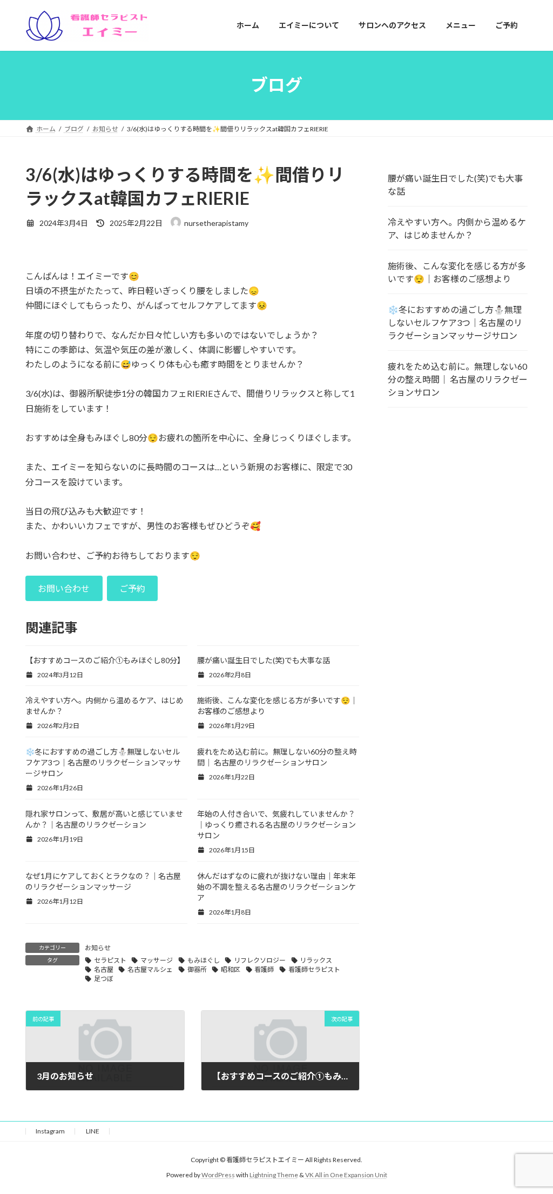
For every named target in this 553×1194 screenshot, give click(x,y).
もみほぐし (203, 960)
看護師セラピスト (314, 969)
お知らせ (98, 948)
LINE (92, 1131)
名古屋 (103, 969)
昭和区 (230, 969)
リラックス (316, 960)
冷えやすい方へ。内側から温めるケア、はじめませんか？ (457, 228)
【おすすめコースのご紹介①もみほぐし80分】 (105, 660)
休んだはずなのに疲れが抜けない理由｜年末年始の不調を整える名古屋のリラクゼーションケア (276, 886)
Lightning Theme (273, 1175)
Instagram (50, 1131)
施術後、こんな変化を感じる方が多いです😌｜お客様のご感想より (457, 272)
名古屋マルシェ (150, 969)
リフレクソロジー (260, 960)
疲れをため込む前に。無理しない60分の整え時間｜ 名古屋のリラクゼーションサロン (458, 379)
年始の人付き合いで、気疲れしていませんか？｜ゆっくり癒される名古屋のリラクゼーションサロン (276, 824)
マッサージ (156, 960)
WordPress (218, 1175)
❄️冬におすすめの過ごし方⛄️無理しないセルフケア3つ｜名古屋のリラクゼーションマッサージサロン (103, 762)
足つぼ (103, 979)
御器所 (197, 969)
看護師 (264, 969)
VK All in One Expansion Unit (346, 1175)
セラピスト (110, 960)
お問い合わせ (64, 588)
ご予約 (132, 588)
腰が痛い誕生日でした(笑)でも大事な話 (263, 660)
